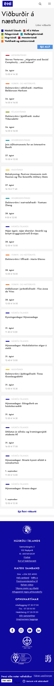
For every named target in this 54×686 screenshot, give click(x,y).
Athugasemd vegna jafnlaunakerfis (27, 592)
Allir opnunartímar (27, 616)
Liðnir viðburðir (43, 25)
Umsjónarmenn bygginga (27, 619)
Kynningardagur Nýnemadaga (21, 317)
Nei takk (6, 680)
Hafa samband (22, 578)
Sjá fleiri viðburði (27, 512)
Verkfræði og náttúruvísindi (20, 41)
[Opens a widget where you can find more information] (35, 681)
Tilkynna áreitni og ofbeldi (27, 588)
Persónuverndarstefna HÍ (27, 581)
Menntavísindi (29, 38)
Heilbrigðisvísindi (33, 34)
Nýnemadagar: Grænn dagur (21, 488)
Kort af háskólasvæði (27, 561)
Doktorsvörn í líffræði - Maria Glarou (25, 259)
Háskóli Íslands (13, 31)
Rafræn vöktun (27, 585)
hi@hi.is (34, 578)
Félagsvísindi (12, 34)
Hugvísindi (10, 38)
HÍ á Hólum (33, 31)
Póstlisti (27, 557)
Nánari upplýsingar (43, 676)
